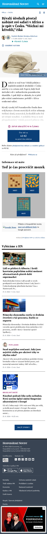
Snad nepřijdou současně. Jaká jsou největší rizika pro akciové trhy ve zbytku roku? (22, 352)
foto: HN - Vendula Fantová (34, 75)
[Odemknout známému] (44, 12)
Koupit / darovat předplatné (12, 500)
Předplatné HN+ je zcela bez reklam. (34, 237)
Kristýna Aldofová (30, 36)
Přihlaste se (32, 155)
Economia (6, 487)
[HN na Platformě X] (16, 459)
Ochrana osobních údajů (27, 480)
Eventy (5, 504)
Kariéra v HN (7, 491)
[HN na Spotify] (29, 459)
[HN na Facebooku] (19, 459)
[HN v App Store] (26, 470)
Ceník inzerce (7, 494)
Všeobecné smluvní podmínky (29, 491)
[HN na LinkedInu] (26, 459)
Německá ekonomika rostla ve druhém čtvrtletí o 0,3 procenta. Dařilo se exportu (23, 318)
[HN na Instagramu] (23, 459)
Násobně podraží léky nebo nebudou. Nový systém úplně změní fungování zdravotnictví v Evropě (22, 399)
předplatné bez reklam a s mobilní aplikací (28, 146)
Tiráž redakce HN (9, 483)
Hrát (15, 190)
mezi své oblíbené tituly (27, 227)
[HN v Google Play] (10, 470)
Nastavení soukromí (26, 487)
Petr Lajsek (13, 345)
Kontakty (6, 480)
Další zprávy (23, 427)
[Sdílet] (40, 12)
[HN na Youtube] (33, 459)
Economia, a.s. (17, 446)
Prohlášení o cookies (26, 483)
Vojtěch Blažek (17, 36)
